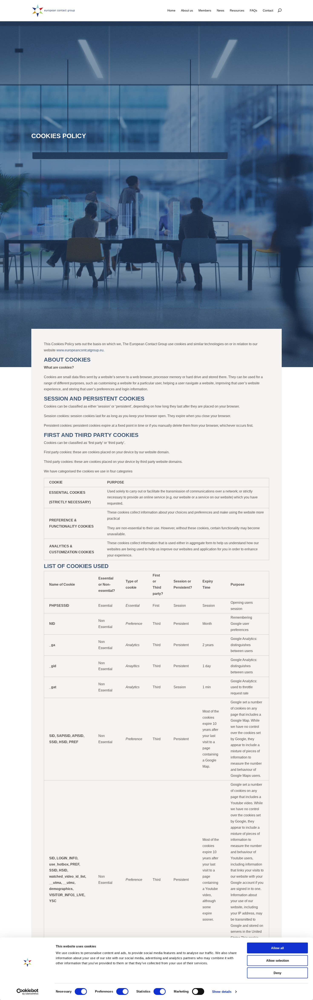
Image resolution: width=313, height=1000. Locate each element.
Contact (268, 10)
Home (171, 10)
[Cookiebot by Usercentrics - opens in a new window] (27, 992)
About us (187, 10)
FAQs (253, 10)
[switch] (122, 991)
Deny (277, 973)
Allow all (277, 948)
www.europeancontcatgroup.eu (79, 350)
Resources (237, 10)
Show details (221, 991)
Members (204, 10)
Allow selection (277, 960)
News (220, 10)
